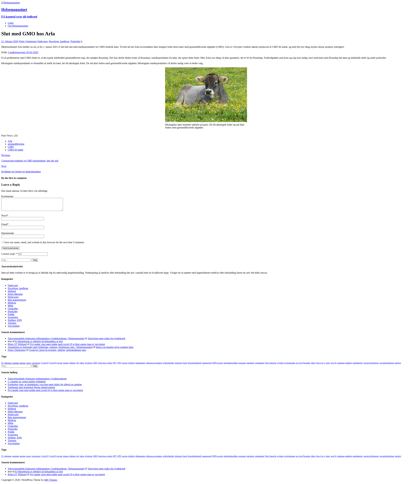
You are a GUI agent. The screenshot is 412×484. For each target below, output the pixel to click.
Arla (10, 141)
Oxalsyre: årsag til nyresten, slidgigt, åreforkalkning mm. (57, 350)
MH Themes (50, 480)
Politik (11, 314)
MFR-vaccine (217, 363)
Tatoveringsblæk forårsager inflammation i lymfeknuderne (37, 378)
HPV (115, 363)
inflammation (140, 363)
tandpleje (348, 363)
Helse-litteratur (15, 294)
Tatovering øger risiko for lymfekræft (106, 338)
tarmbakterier (358, 363)
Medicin (12, 302)
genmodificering (16, 144)
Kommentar (7, 196)
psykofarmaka (289, 363)
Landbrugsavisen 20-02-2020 (23, 52)
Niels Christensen (28, 41)
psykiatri (280, 363)
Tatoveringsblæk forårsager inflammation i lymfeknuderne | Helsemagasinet (46, 338)
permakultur (259, 363)
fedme (82, 363)
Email (4, 224)
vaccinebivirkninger (386, 363)
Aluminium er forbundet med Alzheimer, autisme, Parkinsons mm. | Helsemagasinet (50, 347)
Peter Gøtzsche (270, 363)
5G (2, 363)
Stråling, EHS (15, 320)
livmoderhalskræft (194, 363)
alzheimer (8, 363)
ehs (77, 363)
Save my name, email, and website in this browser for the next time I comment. (44, 242)
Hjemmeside (7, 233)
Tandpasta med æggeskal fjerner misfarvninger (31, 387)
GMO (11, 146)
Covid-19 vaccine (55, 363)
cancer (28, 363)
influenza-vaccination (154, 363)
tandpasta (341, 363)
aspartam (15, 363)
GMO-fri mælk (15, 149)
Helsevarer (13, 297)
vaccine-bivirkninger (371, 363)
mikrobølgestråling (231, 363)
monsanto (242, 363)
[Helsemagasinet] (10, 2)
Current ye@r (9, 254)
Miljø (10, 305)
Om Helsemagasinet (18, 25)
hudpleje (131, 363)
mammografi (207, 363)
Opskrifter (13, 308)
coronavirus (36, 363)
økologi (398, 363)
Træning (12, 323)
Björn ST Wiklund (17, 344)
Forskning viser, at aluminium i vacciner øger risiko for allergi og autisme (45, 384)
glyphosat (88, 363)
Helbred (12, 291)
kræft (185, 363)
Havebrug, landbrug (59, 41)
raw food (299, 363)
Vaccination (14, 326)
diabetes (73, 363)
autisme (22, 363)
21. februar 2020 (9, 41)
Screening (13, 317)
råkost (313, 363)
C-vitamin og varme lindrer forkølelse (27, 381)
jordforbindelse (168, 363)
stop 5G (334, 363)
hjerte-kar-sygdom (105, 363)
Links (11, 23)
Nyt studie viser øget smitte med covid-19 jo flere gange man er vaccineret (67, 344)
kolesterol (178, 363)
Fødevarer (42, 41)
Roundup (306, 363)
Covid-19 (44, 363)
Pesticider (75, 41)
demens (66, 363)
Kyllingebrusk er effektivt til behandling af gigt (39, 341)
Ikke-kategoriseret (17, 300)
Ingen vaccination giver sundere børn (114, 347)
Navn (4, 215)
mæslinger (250, 363)
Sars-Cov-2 (320, 363)
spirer (328, 363)
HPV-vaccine (122, 363)
